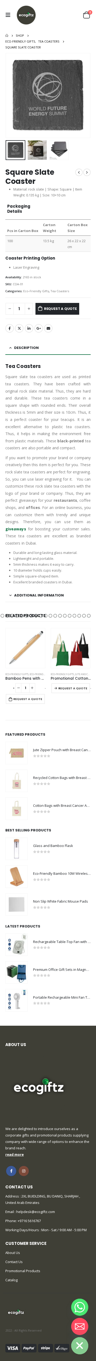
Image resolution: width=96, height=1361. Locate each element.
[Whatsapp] (79, 1307)
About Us (12, 1252)
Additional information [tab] (39, 595)
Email (48, 328)
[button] (2, 616)
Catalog (11, 1280)
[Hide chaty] (79, 1345)
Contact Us (14, 1261)
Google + (38, 328)
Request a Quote (60, 308)
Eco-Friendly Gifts (36, 291)
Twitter (19, 328)
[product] (25, 648)
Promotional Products (22, 1270)
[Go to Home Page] (6, 36)
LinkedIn (29, 328)
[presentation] (12, 96)
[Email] (79, 1326)
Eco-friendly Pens (41, 674)
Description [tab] (26, 347)
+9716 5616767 (29, 1220)
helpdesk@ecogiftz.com (35, 1211)
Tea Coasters (59, 291)
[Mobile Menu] (9, 15)
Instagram (23, 1171)
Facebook (9, 328)
